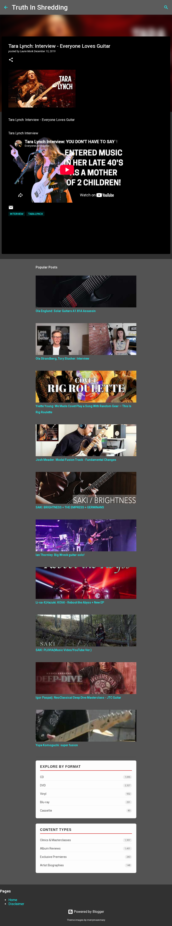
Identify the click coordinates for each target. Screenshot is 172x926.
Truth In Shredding (40, 7)
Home (12, 900)
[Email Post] (10, 209)
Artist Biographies (85, 865)
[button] (10, 60)
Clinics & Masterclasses (85, 840)
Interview (16, 213)
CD (85, 777)
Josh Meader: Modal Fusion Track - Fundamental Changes (76, 459)
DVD (85, 785)
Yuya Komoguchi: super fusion (57, 745)
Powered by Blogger (88, 912)
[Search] (73, 7)
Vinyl (85, 793)
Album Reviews (85, 848)
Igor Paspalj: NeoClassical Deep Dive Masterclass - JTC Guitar (78, 697)
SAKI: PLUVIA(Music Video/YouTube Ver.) (64, 650)
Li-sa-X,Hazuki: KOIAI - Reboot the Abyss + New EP (70, 602)
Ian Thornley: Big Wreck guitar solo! (60, 555)
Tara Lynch (35, 213)
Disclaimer (16, 904)
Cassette (85, 810)
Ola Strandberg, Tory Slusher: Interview (62, 358)
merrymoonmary (96, 920)
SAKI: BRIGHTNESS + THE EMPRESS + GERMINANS (70, 507)
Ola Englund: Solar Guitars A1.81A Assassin (66, 311)
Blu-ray (85, 802)
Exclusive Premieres (85, 857)
